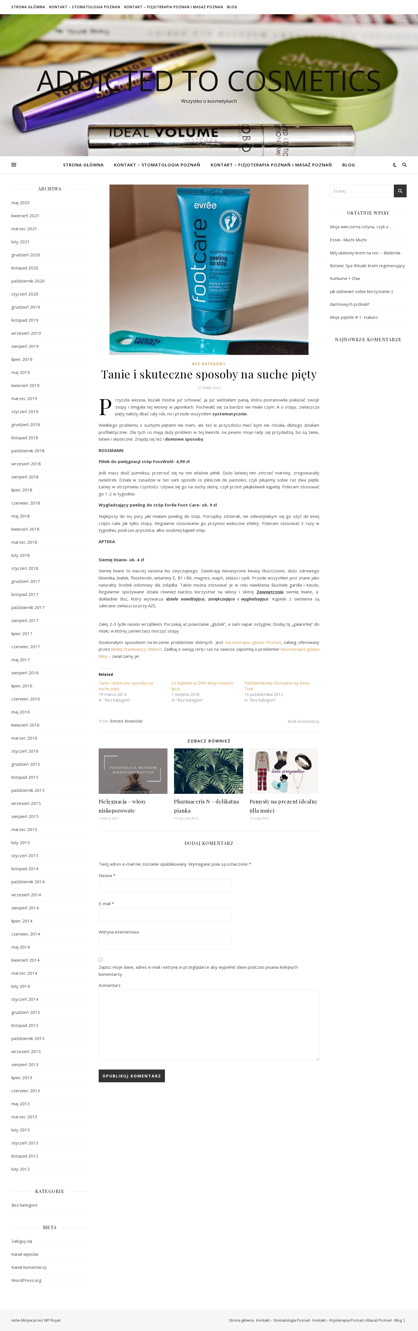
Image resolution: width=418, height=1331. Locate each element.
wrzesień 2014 (26, 894)
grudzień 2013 (25, 1012)
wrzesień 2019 (26, 333)
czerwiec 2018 (25, 503)
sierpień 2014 (25, 908)
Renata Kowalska (126, 721)
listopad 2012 (24, 1156)
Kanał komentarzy (29, 1267)
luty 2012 (20, 1169)
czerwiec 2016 (25, 699)
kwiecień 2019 (25, 385)
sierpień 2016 (25, 672)
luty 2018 (20, 555)
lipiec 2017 (21, 633)
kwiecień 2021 (25, 215)
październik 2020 (28, 281)
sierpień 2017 (25, 620)
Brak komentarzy (303, 721)
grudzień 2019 (25, 307)
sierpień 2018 (25, 477)
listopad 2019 (24, 320)
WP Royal (52, 1320)
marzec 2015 (24, 829)
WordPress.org (26, 1280)
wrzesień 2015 (26, 803)
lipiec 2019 (21, 359)
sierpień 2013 (25, 1064)
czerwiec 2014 (25, 934)
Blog (232, 7)
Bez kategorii (24, 1205)
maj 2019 (20, 372)
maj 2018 (20, 516)
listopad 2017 (24, 594)
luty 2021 (20, 241)
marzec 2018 (24, 542)
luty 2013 (20, 1130)
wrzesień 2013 (26, 1051)
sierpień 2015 (25, 816)
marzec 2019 (24, 398)
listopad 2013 (24, 1025)
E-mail (106, 903)
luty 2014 (20, 986)
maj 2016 (20, 712)
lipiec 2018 (21, 490)
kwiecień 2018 (25, 529)
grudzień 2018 (25, 424)
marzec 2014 (24, 973)
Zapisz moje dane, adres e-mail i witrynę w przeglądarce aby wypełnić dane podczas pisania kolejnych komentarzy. (198, 970)
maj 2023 (20, 202)
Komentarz (110, 985)
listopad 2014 (24, 868)
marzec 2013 (24, 1116)
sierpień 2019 (25, 346)
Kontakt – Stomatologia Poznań (84, 7)
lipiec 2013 (21, 1077)
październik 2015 (28, 790)
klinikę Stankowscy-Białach (136, 649)
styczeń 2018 (24, 568)
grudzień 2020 (25, 255)
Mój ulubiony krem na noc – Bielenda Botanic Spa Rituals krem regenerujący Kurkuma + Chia (367, 265)
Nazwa (107, 875)
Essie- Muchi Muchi (348, 239)
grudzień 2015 (25, 764)
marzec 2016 (24, 738)
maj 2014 (20, 947)
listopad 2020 (24, 268)
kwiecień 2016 (25, 725)
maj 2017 (20, 659)
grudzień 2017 (25, 581)
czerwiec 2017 (25, 646)
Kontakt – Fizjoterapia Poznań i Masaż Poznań (173, 7)
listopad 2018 (24, 437)
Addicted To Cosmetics (209, 80)
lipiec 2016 (21, 685)
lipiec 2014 (21, 921)
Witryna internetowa (119, 932)
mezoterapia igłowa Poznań (253, 642)
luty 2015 (20, 842)
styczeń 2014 (24, 999)
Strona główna (28, 7)
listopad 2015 (24, 777)
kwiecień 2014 (25, 960)
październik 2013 (28, 1038)
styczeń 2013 (24, 1143)
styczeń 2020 (24, 294)
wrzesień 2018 (26, 463)
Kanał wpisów (24, 1254)
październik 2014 (28, 881)
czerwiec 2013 (25, 1090)
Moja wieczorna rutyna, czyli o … (361, 226)
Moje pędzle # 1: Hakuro (354, 317)
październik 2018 (28, 450)
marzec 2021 (24, 228)
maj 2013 (20, 1103)
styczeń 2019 (24, 411)
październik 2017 (28, 607)
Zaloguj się (21, 1241)
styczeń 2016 (24, 751)
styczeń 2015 (24, 855)
